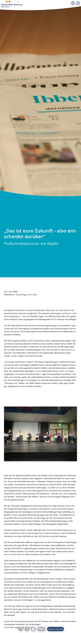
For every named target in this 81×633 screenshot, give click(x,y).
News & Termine (55, 629)
